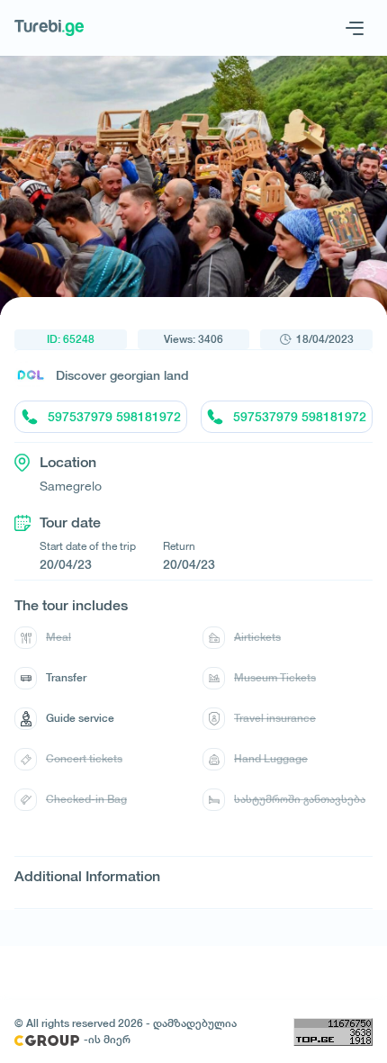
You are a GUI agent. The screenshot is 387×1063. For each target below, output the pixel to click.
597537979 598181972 (114, 417)
